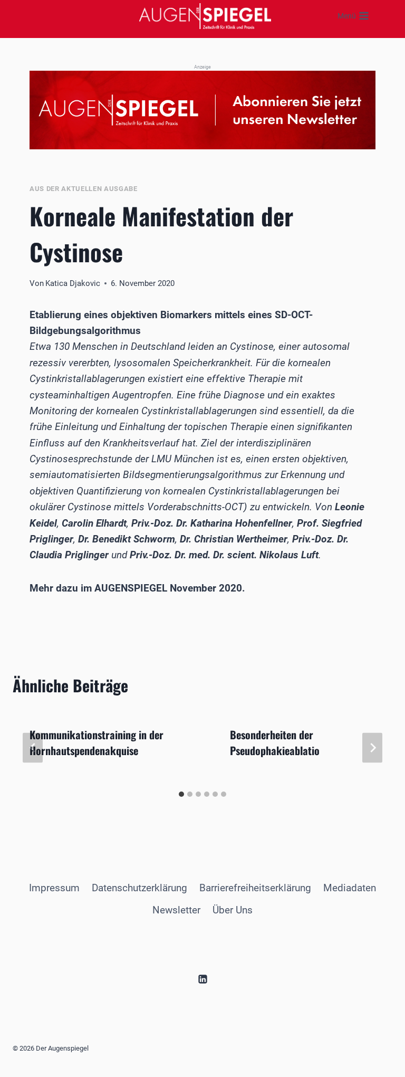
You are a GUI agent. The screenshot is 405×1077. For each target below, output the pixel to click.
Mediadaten (349, 888)
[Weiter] (372, 747)
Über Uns (233, 910)
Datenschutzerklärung (139, 888)
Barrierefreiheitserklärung (255, 888)
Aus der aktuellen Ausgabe (84, 189)
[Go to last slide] (33, 747)
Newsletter (176, 910)
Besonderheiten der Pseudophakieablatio (275, 742)
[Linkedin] (202, 979)
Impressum (54, 888)
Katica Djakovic (72, 283)
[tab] (181, 794)
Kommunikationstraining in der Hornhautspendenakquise (96, 742)
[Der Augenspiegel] (205, 15)
